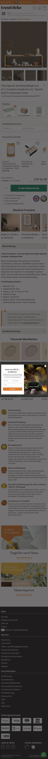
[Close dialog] (45, 366)
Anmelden (12, 389)
